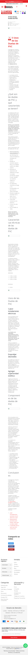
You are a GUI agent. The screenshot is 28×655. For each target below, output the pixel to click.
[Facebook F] (8, 642)
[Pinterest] (23, 642)
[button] (20, 7)
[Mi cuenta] (23, 7)
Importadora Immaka (11, 502)
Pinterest (11, 549)
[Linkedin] (20, 642)
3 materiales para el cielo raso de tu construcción (14, 527)
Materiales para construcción (14, 23)
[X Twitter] (14, 642)
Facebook (11, 546)
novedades (11, 1)
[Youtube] (17, 642)
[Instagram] (5, 642)
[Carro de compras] (25, 6)
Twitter (11, 543)
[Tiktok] (11, 642)
